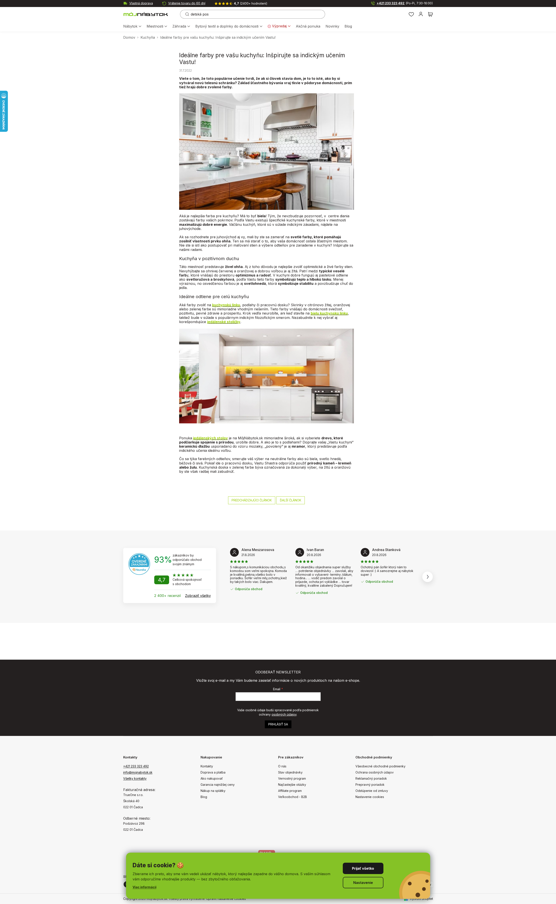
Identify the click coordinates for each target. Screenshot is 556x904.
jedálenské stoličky (223, 322)
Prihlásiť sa (278, 724)
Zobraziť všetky (198, 595)
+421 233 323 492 (405, 3)
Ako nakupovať (212, 778)
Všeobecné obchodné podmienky (380, 766)
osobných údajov (284, 714)
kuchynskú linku (226, 305)
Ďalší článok (290, 500)
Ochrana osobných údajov (374, 772)
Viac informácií (144, 887)
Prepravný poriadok (370, 784)
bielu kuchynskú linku (329, 313)
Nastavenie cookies (369, 797)
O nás (282, 766)
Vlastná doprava (141, 3)
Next (427, 577)
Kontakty (207, 766)
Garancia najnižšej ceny (218, 784)
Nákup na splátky (213, 791)
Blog (204, 797)
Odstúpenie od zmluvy (371, 791)
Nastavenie (363, 882)
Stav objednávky (290, 772)
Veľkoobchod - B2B (292, 797)
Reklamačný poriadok (371, 778)
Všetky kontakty (135, 778)
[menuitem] (132, 26)
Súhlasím (363, 868)
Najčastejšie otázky (292, 784)
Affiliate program (290, 791)
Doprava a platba (213, 772)
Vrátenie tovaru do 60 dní (186, 3)
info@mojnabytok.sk (137, 772)
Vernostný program (292, 778)
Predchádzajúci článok (252, 500)
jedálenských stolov (210, 438)
